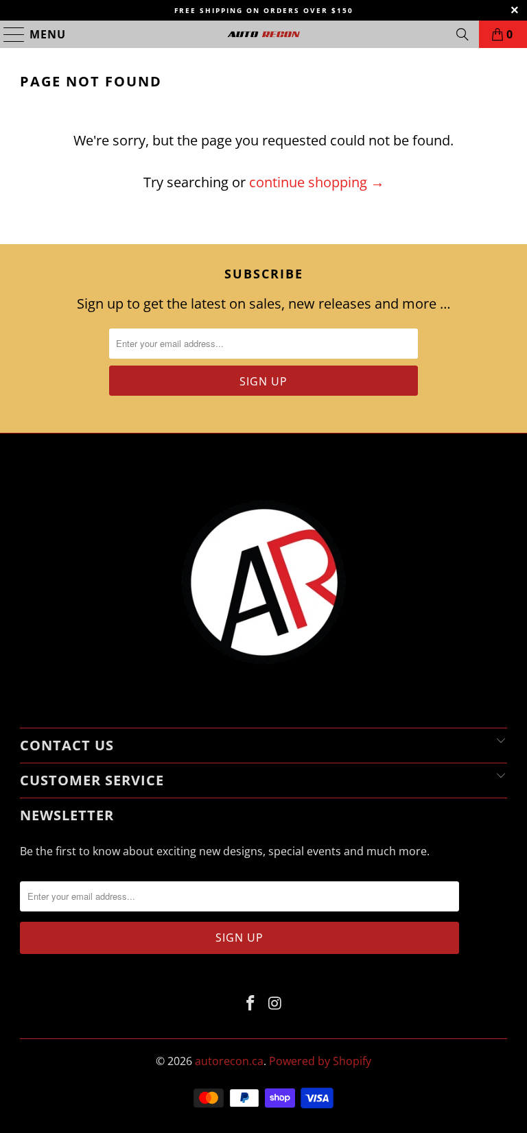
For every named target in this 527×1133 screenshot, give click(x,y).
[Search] (462, 34)
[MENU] (8, 34)
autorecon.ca (229, 1061)
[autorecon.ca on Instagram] (275, 1003)
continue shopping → (316, 182)
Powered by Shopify (320, 1061)
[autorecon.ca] (263, 34)
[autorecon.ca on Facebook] (250, 1003)
